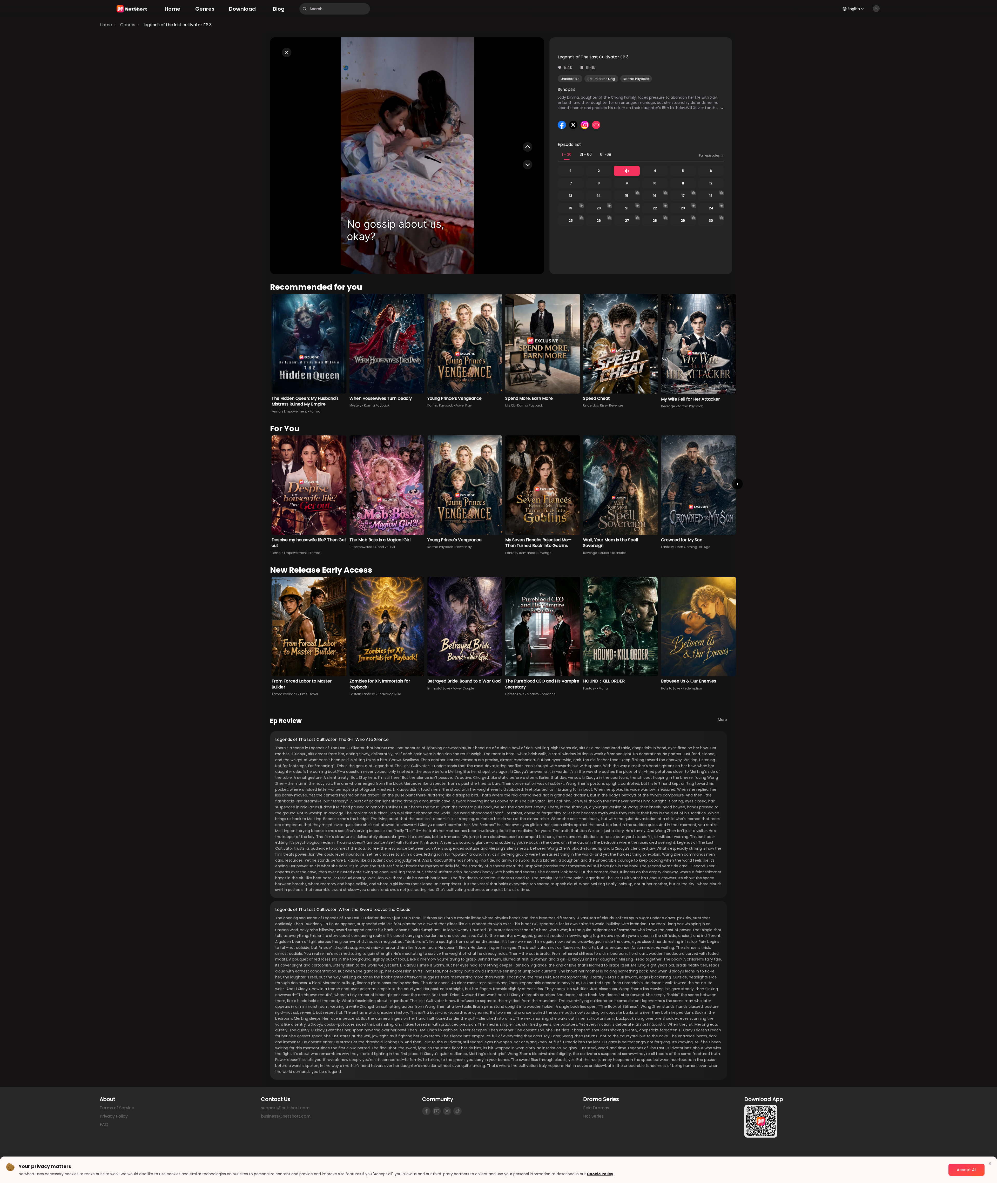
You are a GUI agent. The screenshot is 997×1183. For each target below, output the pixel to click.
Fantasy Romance (520, 553)
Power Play (463, 405)
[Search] (304, 9)
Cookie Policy (600, 1174)
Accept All (966, 1169)
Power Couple (463, 688)
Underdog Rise (595, 405)
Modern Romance (541, 694)
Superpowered (360, 547)
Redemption (692, 688)
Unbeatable (570, 79)
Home (106, 25)
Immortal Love (438, 688)
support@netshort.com (285, 1108)
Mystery (355, 405)
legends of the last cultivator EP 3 (178, 25)
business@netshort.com (286, 1116)
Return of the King (601, 79)
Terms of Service (117, 1108)
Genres (127, 25)
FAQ (104, 1124)
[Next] (737, 483)
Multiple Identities (613, 553)
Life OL (510, 405)
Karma (314, 411)
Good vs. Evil (385, 547)
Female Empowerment (289, 411)
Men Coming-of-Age (693, 547)
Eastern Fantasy (362, 694)
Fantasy (667, 547)
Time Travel (309, 694)
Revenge (616, 405)
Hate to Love (514, 694)
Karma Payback (636, 79)
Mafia (603, 688)
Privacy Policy (114, 1116)
